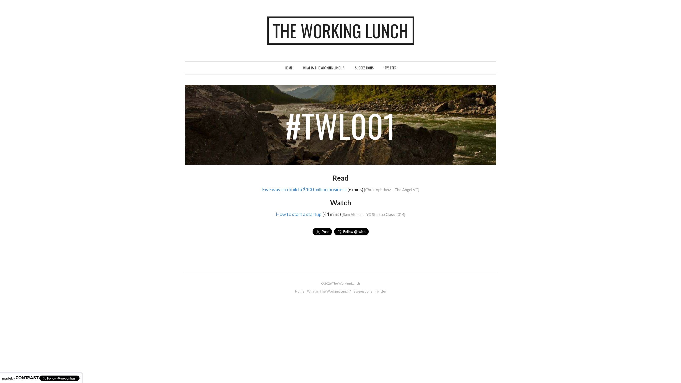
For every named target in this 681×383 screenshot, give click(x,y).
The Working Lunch (340, 30)
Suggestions (364, 67)
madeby (8, 378)
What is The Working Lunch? (323, 67)
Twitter (390, 67)
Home (288, 67)
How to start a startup (299, 214)
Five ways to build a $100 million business (304, 189)
